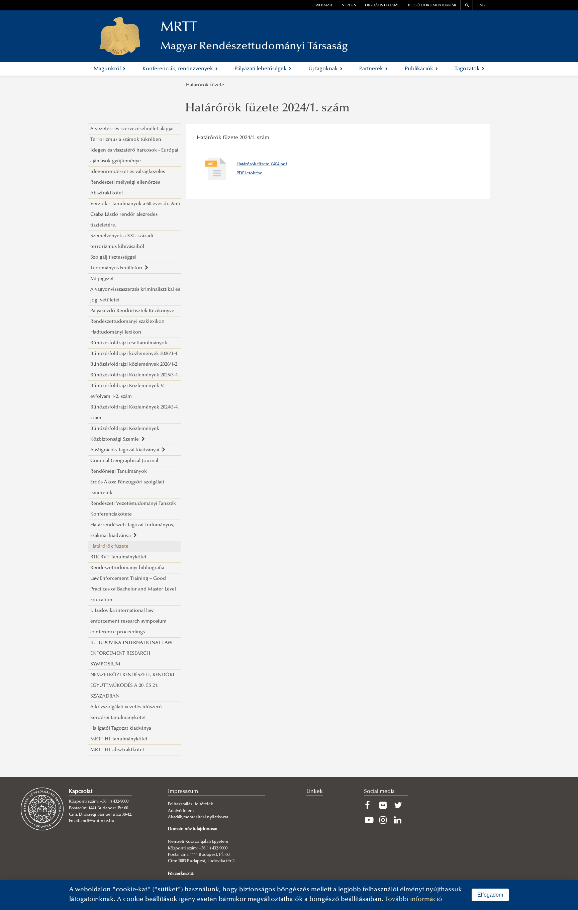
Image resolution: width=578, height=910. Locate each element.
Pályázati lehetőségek (261, 69)
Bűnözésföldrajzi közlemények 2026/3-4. (134, 353)
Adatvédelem (181, 811)
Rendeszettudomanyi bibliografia (127, 567)
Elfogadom (490, 895)
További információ (413, 899)
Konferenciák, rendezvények (178, 69)
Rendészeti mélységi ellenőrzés (125, 182)
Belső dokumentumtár (432, 5)
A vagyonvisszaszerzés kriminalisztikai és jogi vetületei (135, 295)
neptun (349, 5)
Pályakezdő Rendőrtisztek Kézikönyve (132, 310)
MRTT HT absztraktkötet (117, 749)
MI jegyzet (102, 278)
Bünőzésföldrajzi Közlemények (124, 428)
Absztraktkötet (106, 193)
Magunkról (108, 69)
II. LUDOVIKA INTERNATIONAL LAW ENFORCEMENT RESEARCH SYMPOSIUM (131, 653)
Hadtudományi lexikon (115, 332)
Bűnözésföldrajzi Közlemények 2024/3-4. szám (134, 413)
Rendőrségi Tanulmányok (118, 471)
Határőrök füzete (205, 85)
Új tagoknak (323, 69)
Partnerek (371, 69)
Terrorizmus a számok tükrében (125, 139)
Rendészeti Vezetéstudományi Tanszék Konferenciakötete (133, 509)
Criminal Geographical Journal (124, 460)
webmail (324, 5)
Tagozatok (468, 69)
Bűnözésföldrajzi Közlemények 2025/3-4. (134, 375)
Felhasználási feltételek (190, 804)
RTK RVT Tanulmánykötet (118, 557)
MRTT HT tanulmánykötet (119, 739)
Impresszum (183, 791)
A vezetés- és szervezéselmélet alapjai (132, 128)
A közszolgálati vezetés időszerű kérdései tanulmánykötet (126, 712)
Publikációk (420, 69)
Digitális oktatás (382, 5)
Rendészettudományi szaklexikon (127, 321)
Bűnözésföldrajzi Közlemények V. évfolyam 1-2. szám (127, 391)
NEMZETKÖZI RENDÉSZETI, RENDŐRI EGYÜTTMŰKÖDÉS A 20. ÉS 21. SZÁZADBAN (132, 685)
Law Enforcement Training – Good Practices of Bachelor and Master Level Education (133, 589)
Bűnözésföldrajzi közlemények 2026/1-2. (134, 364)
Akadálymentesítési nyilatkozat (198, 817)
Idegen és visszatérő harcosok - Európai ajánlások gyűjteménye (134, 156)
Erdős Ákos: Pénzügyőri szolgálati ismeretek (127, 487)
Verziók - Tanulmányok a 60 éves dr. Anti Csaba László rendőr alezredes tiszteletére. (135, 214)
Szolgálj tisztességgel (113, 257)
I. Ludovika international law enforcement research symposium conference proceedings (128, 621)
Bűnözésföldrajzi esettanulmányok (128, 343)
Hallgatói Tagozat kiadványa (120, 728)
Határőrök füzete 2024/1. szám (267, 109)
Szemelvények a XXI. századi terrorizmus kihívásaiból (121, 241)
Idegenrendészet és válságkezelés (127, 171)
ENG (481, 5)
